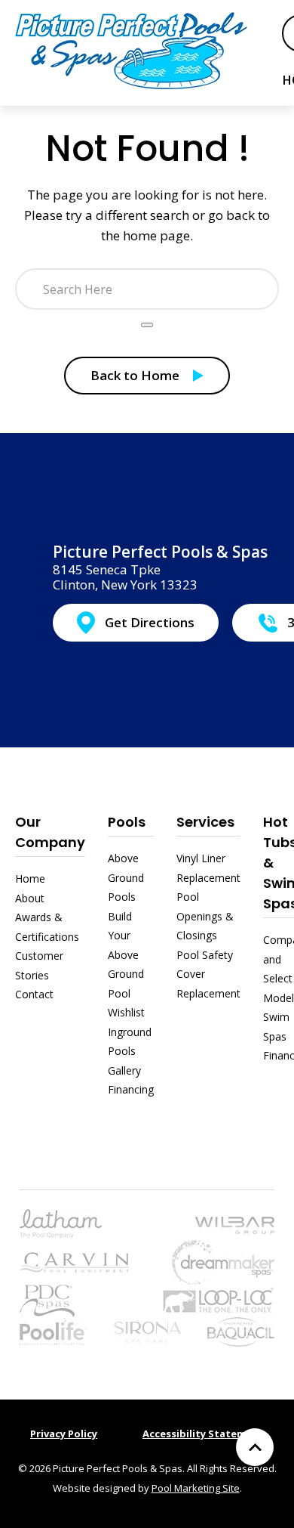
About (29, 898)
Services (205, 821)
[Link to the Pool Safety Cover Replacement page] (217, 1299)
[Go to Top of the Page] (255, 1447)
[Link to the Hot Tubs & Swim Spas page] (223, 1260)
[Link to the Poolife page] (53, 1330)
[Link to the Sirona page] (147, 1330)
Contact (34, 994)
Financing (131, 1089)
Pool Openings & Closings (205, 915)
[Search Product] (147, 325)
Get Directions (149, 622)
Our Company (50, 832)
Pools (126, 821)
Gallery (124, 1070)
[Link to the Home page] (131, 50)
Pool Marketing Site (196, 1488)
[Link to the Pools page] (61, 1222)
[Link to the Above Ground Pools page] (234, 1224)
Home (30, 878)
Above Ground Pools (126, 877)
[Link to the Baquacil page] (240, 1330)
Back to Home (134, 375)
